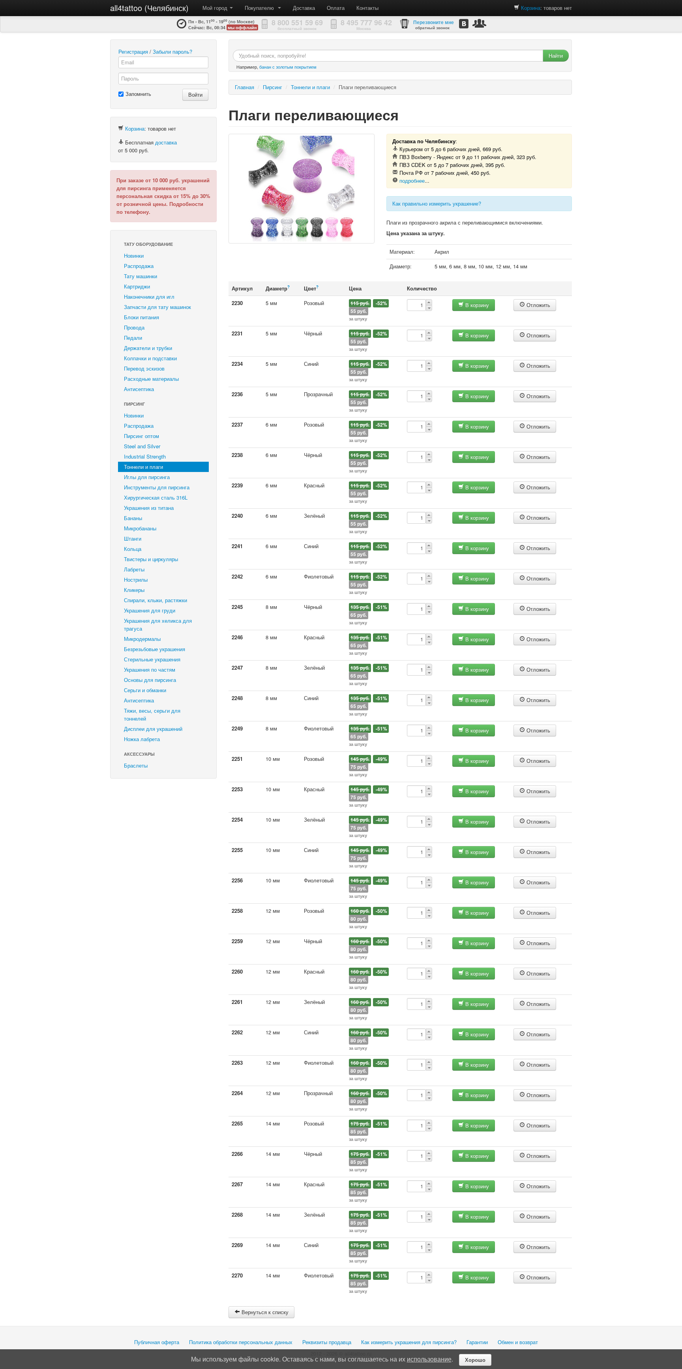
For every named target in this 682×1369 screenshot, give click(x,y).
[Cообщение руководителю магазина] (479, 23)
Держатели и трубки (148, 348)
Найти (556, 55)
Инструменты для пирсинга (156, 487)
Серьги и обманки (145, 690)
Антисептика (139, 389)
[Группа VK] (463, 23)
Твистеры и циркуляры (151, 559)
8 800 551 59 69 (297, 22)
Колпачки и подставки (150, 358)
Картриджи (137, 286)
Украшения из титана (149, 507)
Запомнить (138, 93)
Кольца (132, 548)
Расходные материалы (151, 378)
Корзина (530, 7)
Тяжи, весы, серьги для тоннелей (152, 714)
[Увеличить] (302, 188)
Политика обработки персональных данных (240, 1342)
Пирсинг (134, 404)
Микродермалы (142, 638)
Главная (244, 87)
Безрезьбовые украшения (154, 649)
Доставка (304, 7)
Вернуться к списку (264, 1312)
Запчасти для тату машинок (157, 307)
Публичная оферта (156, 1342)
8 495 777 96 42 (366, 22)
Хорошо (475, 1359)
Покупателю (261, 7)
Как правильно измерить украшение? (436, 203)
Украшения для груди (149, 610)
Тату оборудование (148, 244)
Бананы (133, 518)
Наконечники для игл (149, 296)
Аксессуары (139, 754)
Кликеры (134, 590)
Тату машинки (140, 276)
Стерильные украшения (152, 659)
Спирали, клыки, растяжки (155, 600)
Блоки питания (141, 317)
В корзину (476, 305)
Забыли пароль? (172, 51)
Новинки (134, 255)
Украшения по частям (149, 669)
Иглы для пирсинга (147, 477)
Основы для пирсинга (150, 680)
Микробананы (140, 528)
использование (429, 1358)
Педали (133, 337)
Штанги (132, 538)
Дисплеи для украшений (153, 728)
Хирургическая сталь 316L (155, 497)
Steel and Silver (142, 446)
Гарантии (477, 1342)
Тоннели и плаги (143, 466)
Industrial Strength (145, 456)
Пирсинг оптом (141, 436)
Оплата (336, 7)
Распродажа (139, 266)
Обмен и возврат (518, 1342)
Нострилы (136, 579)
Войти (195, 94)
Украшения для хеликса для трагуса (158, 624)
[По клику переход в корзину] (516, 7)
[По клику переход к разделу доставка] (121, 142)
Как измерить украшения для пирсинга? (409, 1342)
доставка (166, 142)
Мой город (215, 7)
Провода (134, 327)
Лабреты (134, 569)
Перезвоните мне (433, 22)
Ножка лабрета (142, 739)
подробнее (412, 180)
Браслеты (136, 765)
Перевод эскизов (144, 368)
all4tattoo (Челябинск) (149, 7)
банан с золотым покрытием (288, 67)
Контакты (367, 7)
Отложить (537, 305)
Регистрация (133, 51)
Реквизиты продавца (326, 1342)
